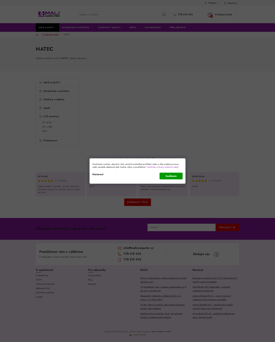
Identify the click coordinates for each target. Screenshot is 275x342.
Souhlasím (171, 176)
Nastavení (97, 174)
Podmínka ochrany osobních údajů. (163, 167)
